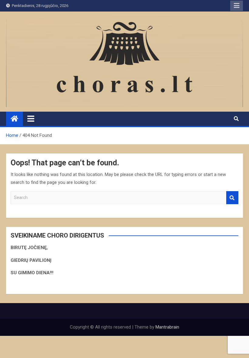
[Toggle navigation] (31, 119)
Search (232, 197)
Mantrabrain (167, 327)
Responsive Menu (236, 6)
